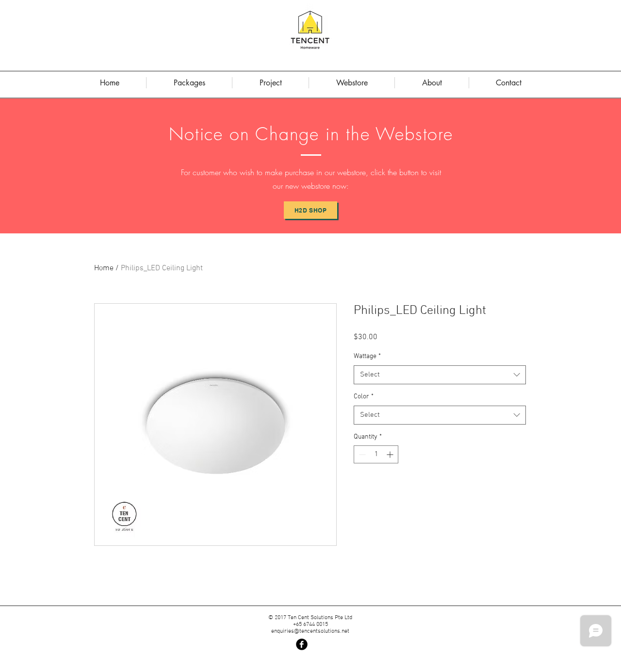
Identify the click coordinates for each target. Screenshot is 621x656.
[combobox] (440, 374)
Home (104, 268)
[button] (432, 82)
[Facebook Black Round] (302, 644)
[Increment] (391, 454)
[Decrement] (361, 454)
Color (364, 397)
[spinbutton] (376, 454)
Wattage (367, 356)
